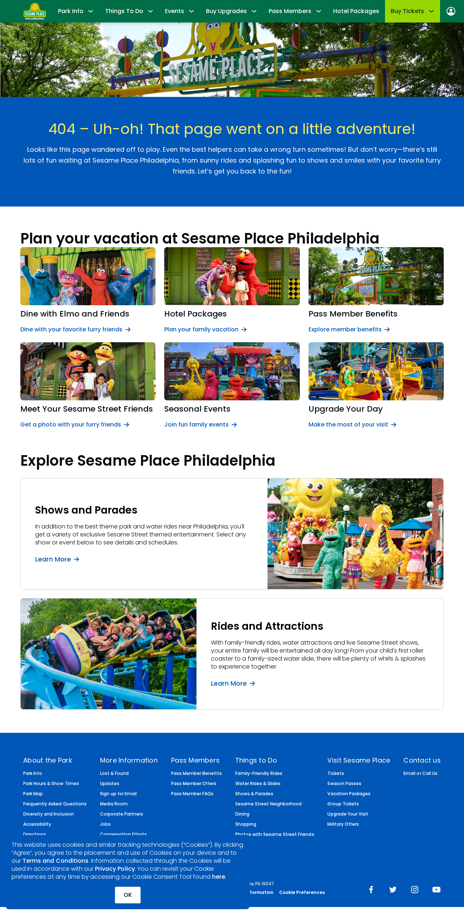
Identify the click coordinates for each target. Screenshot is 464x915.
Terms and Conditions (55, 861)
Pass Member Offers (194, 784)
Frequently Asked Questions (55, 804)
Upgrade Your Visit (347, 814)
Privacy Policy (115, 869)
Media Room (114, 804)
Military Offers (343, 824)
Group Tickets (343, 804)
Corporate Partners (122, 814)
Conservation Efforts (123, 834)
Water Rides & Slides (258, 784)
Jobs (105, 824)
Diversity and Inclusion (48, 814)
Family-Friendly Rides (259, 773)
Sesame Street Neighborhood (268, 804)
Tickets (335, 773)
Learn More (53, 559)
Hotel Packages (356, 11)
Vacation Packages (348, 794)
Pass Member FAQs (192, 794)
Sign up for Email (118, 794)
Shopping (245, 824)
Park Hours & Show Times (51, 784)
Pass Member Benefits (196, 773)
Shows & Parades (254, 794)
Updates (109, 784)
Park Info (32, 773)
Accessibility (37, 824)
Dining (242, 814)
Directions (34, 834)
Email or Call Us (420, 773)
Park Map (33, 794)
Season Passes (344, 784)
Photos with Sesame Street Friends (274, 834)
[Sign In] (451, 11)
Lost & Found (114, 773)
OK (128, 895)
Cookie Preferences (302, 892)
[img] (371, 890)
